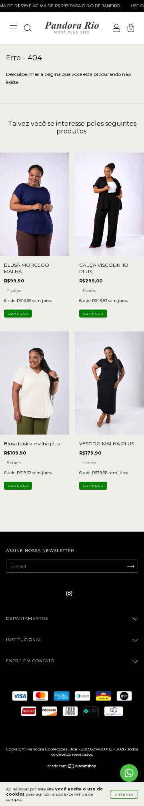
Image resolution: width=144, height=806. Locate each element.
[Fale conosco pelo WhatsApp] (129, 773)
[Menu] (13, 29)
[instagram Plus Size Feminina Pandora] (69, 594)
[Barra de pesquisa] (28, 29)
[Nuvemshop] (72, 767)
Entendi (124, 794)
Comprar (18, 314)
